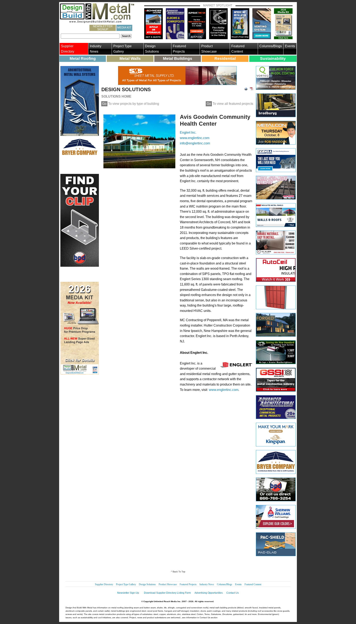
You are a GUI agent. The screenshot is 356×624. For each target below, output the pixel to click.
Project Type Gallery (122, 48)
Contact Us (232, 592)
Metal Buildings (177, 58)
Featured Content (238, 48)
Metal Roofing (83, 58)
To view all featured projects (230, 103)
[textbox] (90, 36)
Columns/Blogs (270, 46)
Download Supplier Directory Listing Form (167, 592)
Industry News (95, 48)
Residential (225, 58)
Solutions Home (116, 96)
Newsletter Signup (102, 28)
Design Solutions (152, 48)
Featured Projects (179, 48)
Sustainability (273, 58)
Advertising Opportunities (208, 592)
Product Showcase (209, 48)
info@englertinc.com (195, 143)
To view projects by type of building (130, 103)
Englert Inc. (188, 132)
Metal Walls (130, 58)
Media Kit (124, 27)
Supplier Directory (67, 48)
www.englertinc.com (194, 138)
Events (290, 46)
